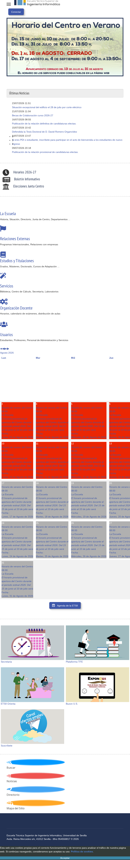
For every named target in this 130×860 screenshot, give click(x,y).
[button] (67, 136)
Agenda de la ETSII (67, 605)
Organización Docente (16, 308)
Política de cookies (82, 851)
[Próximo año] (6, 349)
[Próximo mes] (8, 349)
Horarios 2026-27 (24, 172)
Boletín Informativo (27, 179)
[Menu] (9, 4)
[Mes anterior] (4, 349)
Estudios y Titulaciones (17, 260)
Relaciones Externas (15, 238)
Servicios (6, 286)
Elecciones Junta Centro (28, 186)
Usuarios (6, 334)
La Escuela (8, 213)
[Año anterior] (1, 349)
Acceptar (65, 858)
